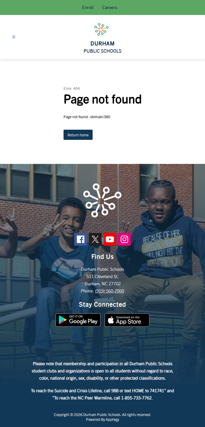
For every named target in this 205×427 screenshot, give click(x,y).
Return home (78, 134)
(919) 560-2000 (109, 291)
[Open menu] (14, 37)
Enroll (88, 7)
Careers (109, 7)
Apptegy (112, 419)
